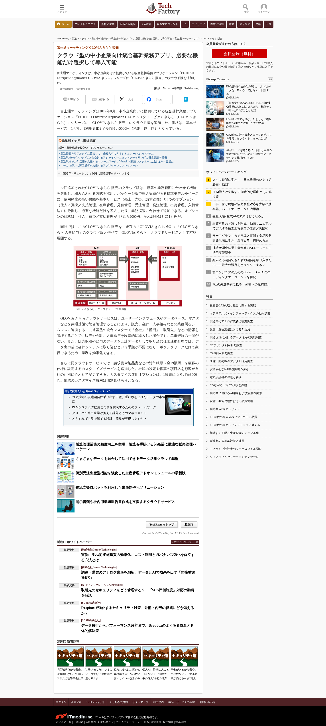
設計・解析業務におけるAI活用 (230, 329)
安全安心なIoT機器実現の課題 (229, 369)
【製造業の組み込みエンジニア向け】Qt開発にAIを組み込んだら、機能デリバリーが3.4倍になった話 (249, 106)
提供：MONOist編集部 (168, 88)
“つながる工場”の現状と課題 (228, 385)
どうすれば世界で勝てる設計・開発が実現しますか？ (109, 418)
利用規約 (158, 702)
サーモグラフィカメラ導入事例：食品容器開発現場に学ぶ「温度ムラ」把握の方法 (241, 238)
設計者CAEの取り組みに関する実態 (233, 305)
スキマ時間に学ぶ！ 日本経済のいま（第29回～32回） (241, 182)
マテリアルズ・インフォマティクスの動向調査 (240, 313)
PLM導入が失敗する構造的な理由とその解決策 (242, 194)
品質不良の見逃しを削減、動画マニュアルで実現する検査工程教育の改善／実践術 (241, 226)
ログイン (61, 702)
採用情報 (168, 722)
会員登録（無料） (239, 54)
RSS (146, 722)
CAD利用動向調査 (221, 353)
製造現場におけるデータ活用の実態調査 (236, 337)
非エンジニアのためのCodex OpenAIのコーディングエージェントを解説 (241, 275)
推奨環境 (180, 722)
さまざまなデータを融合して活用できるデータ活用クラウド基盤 (127, 458)
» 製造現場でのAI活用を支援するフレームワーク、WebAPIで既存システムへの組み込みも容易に (116, 161)
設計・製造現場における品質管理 (231, 401)
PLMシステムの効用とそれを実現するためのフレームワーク (114, 407)
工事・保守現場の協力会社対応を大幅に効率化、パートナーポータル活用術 (241, 206)
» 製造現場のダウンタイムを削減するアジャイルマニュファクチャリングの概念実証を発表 (113, 157)
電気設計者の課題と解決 (226, 377)
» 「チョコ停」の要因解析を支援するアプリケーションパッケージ (98, 165)
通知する (103, 99)
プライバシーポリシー (129, 722)
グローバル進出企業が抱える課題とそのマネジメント (109, 413)
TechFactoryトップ (161, 524)
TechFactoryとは (95, 702)
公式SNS (78, 722)
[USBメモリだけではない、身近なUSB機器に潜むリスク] (98, 656)
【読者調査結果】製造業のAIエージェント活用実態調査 (242, 250)
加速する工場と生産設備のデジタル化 (234, 433)
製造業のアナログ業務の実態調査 (231, 321)
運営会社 (156, 722)
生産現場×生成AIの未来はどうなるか (238, 216)
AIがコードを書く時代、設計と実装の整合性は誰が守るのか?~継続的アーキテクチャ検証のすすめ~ (249, 154)
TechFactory (63, 38)
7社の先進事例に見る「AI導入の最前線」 (241, 284)
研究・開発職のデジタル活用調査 (231, 361)
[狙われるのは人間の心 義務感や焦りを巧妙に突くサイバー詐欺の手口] (127, 656)
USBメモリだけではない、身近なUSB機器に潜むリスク (98, 674)
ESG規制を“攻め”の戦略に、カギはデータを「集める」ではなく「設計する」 (248, 90)
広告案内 (90, 722)
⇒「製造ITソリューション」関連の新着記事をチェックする (94, 173)
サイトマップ (140, 702)
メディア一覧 (63, 722)
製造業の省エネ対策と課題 (227, 441)
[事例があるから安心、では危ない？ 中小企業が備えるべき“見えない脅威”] (184, 656)
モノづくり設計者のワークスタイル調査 (236, 449)
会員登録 (76, 702)
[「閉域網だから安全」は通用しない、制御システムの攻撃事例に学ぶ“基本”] (70, 656)
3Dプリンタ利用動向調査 (226, 345)
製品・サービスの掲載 (181, 702)
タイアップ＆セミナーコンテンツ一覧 (234, 456)
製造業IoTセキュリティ (225, 409)
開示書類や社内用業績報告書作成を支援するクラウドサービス (125, 502)
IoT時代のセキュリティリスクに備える (235, 425)
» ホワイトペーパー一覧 (185, 542)
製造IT (75, 38)
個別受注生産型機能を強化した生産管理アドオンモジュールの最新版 (131, 473)
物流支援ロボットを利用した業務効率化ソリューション (120, 487)
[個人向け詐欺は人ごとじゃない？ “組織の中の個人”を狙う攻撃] (155, 656)
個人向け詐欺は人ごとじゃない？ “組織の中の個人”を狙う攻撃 (155, 674)
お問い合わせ (208, 702)
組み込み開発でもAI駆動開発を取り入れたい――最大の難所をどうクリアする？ (242, 262)
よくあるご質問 (118, 702)
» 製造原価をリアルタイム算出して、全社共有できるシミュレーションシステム (106, 153)
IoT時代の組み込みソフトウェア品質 (233, 417)
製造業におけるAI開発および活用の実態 (236, 393)
